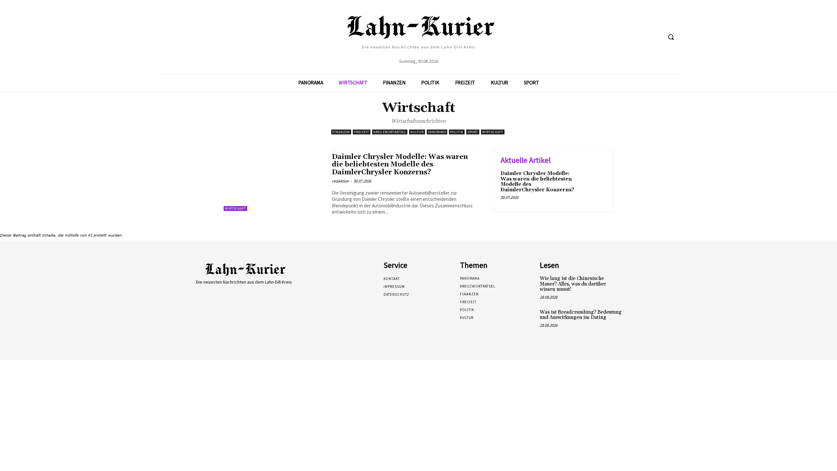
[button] (671, 37)
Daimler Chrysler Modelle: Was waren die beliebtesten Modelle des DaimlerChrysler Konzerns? (400, 164)
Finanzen (341, 132)
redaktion (340, 181)
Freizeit (361, 132)
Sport (473, 132)
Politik (456, 132)
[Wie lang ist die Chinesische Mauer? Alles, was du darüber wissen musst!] (635, 285)
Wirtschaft (492, 132)
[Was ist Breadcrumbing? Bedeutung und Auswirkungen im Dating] (635, 319)
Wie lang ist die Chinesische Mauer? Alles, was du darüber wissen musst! (573, 283)
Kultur (417, 132)
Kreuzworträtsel (389, 132)
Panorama (437, 132)
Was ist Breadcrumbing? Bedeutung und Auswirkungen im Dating (581, 315)
